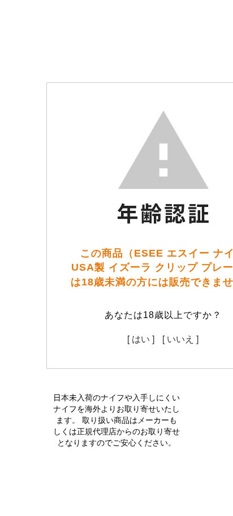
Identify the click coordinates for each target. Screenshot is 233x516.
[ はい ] (140, 338)
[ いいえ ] (180, 338)
